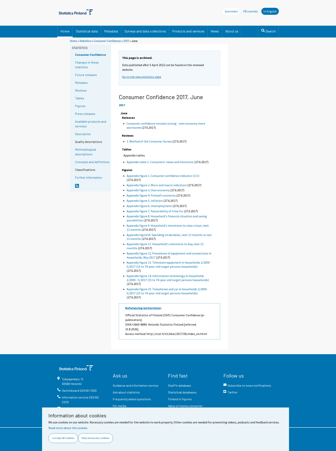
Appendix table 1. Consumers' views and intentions (160, 162)
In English (270, 11)
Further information (88, 177)
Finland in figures (180, 399)
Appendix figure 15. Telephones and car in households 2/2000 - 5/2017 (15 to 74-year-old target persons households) (167, 291)
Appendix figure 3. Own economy (148, 190)
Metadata (111, 31)
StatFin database (179, 385)
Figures (80, 106)
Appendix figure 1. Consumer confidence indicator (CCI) (163, 176)
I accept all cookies (63, 438)
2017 (126, 41)
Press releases (85, 113)
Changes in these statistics (87, 64)
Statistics (85, 41)
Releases (81, 82)
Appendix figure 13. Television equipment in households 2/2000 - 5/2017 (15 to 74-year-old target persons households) (169, 264)
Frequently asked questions (132, 399)
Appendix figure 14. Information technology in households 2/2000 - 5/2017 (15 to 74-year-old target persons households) (168, 278)
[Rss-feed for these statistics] (92, 187)
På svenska (250, 11)
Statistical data (87, 31)
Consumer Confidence (107, 41)
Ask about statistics (126, 392)
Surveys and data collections (145, 31)
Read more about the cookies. (68, 428)
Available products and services (90, 124)
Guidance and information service (135, 385)
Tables (79, 98)
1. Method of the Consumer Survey (149, 141)
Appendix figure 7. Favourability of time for (155, 211)
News (215, 31)
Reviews (81, 90)
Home (64, 31)
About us (231, 31)
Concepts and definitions (92, 162)
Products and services (188, 31)
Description (83, 134)
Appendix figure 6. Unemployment (149, 206)
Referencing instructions (143, 308)
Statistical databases (182, 392)
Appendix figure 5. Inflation (145, 201)
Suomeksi (231, 11)
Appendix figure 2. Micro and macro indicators (157, 185)
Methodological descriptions (85, 152)
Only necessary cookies (95, 438)
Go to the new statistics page (141, 77)
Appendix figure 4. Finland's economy (151, 195)
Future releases (86, 75)
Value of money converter (185, 406)
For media (119, 406)
